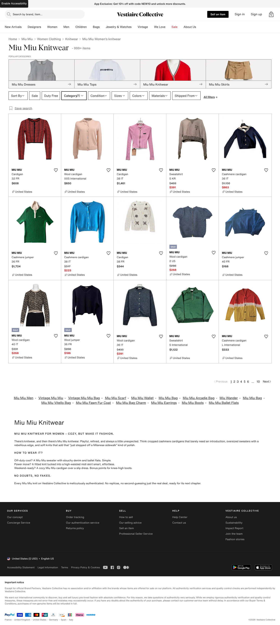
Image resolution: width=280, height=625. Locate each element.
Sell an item (217, 14)
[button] (271, 14)
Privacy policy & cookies (85, 567)
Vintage (143, 27)
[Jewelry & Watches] (134, 26)
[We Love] (168, 26)
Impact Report (234, 528)
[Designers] (44, 26)
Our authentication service (82, 523)
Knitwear (71, 39)
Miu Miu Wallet (142, 398)
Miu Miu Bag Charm (131, 402)
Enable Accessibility (14, 4)
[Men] (72, 26)
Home (13, 39)
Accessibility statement (20, 567)
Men (66, 27)
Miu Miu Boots (193, 402)
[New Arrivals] (24, 26)
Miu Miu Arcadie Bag (199, 398)
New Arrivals (13, 27)
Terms (64, 567)
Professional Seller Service (136, 534)
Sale (175, 27)
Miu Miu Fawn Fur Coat (93, 402)
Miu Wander (229, 398)
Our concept (15, 517)
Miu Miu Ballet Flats (224, 402)
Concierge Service (18, 523)
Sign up (256, 14)
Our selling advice (130, 523)
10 (258, 381)
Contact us (179, 523)
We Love (160, 27)
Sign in (240, 14)
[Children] (89, 26)
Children (81, 27)
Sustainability (234, 523)
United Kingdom (22, 619)
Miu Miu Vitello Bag (56, 402)
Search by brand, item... (27, 14)
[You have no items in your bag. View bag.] (271, 14)
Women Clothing (49, 39)
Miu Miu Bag (168, 398)
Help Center (179, 517)
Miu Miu (27, 39)
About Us (190, 27)
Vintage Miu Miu (50, 398)
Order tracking (75, 517)
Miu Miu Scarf (115, 398)
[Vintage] (151, 26)
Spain (63, 619)
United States (39, 619)
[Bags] (102, 26)
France (8, 619)
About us (231, 517)
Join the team (234, 534)
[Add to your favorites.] (56, 170)
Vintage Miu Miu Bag (84, 398)
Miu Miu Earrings (164, 402)
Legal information (48, 567)
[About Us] (199, 26)
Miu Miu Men (23, 398)
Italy (71, 619)
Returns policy (75, 528)
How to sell (126, 517)
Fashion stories (235, 539)
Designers (34, 27)
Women (52, 27)
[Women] (60, 26)
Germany (53, 619)
